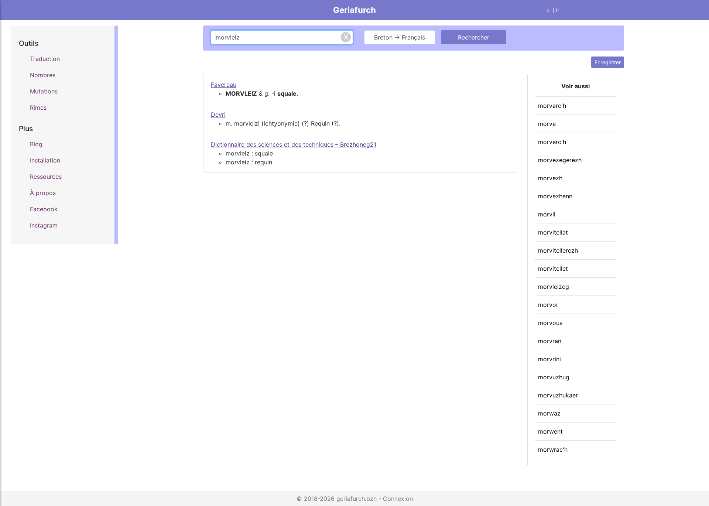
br (549, 10)
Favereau (223, 84)
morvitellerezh (558, 250)
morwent (550, 431)
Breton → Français (399, 37)
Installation (45, 160)
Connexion (398, 498)
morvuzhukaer (558, 395)
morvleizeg (553, 286)
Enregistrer (608, 62)
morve (547, 123)
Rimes (38, 107)
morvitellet (553, 268)
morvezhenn (555, 196)
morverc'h (552, 142)
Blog (36, 144)
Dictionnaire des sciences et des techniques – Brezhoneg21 (293, 144)
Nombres (42, 75)
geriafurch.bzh (356, 498)
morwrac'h (553, 449)
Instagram (44, 225)
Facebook (44, 209)
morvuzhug (553, 377)
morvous (550, 322)
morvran (549, 341)
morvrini (549, 359)
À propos (43, 192)
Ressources (46, 176)
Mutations (44, 91)
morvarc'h (552, 105)
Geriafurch (354, 10)
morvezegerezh (560, 160)
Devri (218, 114)
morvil (546, 214)
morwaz (549, 413)
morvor (548, 304)
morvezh (550, 178)
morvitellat (553, 232)
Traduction (45, 58)
